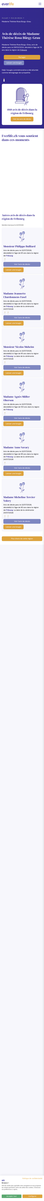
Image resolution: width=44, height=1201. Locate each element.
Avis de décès (16, 18)
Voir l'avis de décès (22, 264)
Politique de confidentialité (32, 1178)
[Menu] (40, 4)
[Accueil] (8, 3)
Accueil (5, 18)
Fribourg (23, 50)
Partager (22, 57)
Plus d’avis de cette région (22, 538)
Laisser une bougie (14, 63)
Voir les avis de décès (22, 119)
